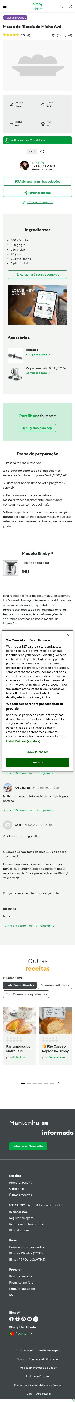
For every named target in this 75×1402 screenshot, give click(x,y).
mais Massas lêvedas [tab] (20, 985)
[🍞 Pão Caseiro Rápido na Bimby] (55, 1020)
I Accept (38, 762)
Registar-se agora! (21, 1218)
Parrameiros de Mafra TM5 (18, 1048)
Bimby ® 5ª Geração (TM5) (27, 1259)
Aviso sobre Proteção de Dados (38, 1367)
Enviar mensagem (49, 1350)
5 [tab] (46, 1083)
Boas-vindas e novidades (26, 1247)
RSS (12, 1295)
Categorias (16, 1189)
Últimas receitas (20, 1195)
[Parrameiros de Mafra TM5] (19, 1020)
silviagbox (19, 1057)
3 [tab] (35, 1083)
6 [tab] (52, 1083)
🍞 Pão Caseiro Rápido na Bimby (55, 1048)
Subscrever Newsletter (28, 1146)
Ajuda (28, 1393)
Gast (18, 825)
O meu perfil (35, 1205)
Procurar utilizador (22, 1289)
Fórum (13, 1240)
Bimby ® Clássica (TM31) (26, 1253)
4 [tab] (40, 1083)
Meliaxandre (56, 1057)
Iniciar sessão (18, 1212)
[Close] (67, 635)
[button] (4, 6)
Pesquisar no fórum (22, 1282)
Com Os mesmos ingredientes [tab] (26, 994)
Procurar (15, 1269)
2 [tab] (29, 1083)
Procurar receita (20, 1182)
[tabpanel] (37, 1047)
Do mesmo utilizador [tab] (55, 985)
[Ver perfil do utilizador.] (24, 165)
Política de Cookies (37, 1376)
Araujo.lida (22, 788)
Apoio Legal (43, 1393)
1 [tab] (23, 1083)
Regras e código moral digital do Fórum (37, 1385)
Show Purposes (38, 751)
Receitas (15, 1175)
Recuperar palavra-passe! (27, 1224)
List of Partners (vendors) (23, 741)
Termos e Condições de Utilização (37, 1359)
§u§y (41, 162)
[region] (37, 701)
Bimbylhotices (19, 1230)
